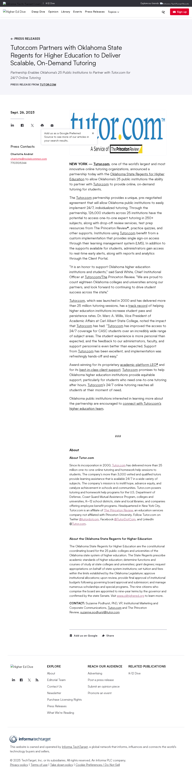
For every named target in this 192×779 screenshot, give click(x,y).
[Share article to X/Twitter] (32, 125)
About (51, 673)
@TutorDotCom (125, 519)
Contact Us (54, 686)
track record (137, 305)
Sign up (182, 11)
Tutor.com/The (96, 277)
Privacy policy (19, 765)
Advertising (95, 673)
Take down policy (61, 765)
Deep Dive (38, 11)
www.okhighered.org (130, 596)
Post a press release (101, 680)
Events (77, 11)
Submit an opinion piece (104, 686)
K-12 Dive (50, 3)
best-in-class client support (99, 370)
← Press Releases (25, 38)
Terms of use (39, 765)
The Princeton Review (118, 510)
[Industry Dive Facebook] (21, 680)
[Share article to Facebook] (22, 125)
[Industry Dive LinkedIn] (13, 680)
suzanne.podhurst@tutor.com (100, 612)
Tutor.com (101, 184)
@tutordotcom (89, 519)
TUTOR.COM (48, 84)
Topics (113, 12)
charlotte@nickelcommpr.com (28, 158)
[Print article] (42, 125)
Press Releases (95, 11)
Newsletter (54, 693)
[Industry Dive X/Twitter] (29, 680)
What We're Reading (60, 713)
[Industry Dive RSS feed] (37, 680)
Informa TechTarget (75, 747)
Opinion (53, 11)
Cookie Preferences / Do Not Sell (98, 765)
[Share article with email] (52, 125)
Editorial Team (56, 680)
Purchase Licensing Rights (64, 699)
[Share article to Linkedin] (12, 125)
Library (65, 11)
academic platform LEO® (139, 365)
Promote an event (100, 693)
